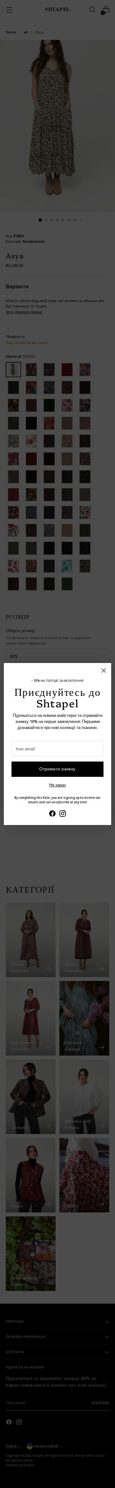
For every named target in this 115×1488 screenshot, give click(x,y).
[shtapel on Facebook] (52, 814)
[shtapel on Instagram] (62, 814)
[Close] (104, 670)
